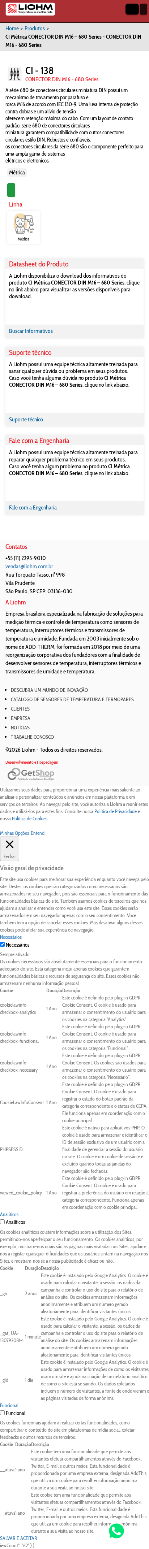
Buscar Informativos (31, 330)
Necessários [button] (11, 937)
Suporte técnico (26, 419)
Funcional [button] (9, 1405)
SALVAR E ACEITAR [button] (18, 1538)
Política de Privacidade (115, 811)
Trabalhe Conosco (32, 737)
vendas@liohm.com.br (29, 566)
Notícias (20, 727)
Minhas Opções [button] (14, 833)
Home (12, 28)
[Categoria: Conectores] (15, 74)
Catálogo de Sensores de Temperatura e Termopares (72, 699)
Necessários (17, 945)
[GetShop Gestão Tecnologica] (74, 774)
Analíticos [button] (9, 1214)
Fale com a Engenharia (33, 507)
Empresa (20, 718)
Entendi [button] (38, 833)
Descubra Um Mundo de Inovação (49, 690)
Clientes (20, 709)
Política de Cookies (29, 818)
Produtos (35, 28)
